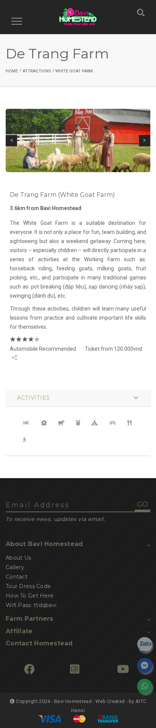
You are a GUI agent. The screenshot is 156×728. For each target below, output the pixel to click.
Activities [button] (33, 397)
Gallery (15, 567)
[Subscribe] (123, 670)
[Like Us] (29, 670)
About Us (18, 557)
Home (12, 71)
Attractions (36, 71)
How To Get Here (29, 595)
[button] (11, 140)
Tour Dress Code (28, 586)
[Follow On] (75, 670)
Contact (17, 576)
